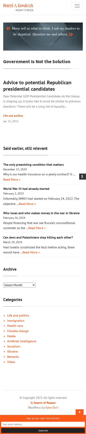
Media (11, 336)
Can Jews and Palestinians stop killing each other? (38, 237)
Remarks (13, 357)
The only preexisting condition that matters (33, 164)
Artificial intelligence (21, 341)
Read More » (11, 179)
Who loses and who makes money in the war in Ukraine (41, 213)
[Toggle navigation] (77, 6)
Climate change (18, 331)
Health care (15, 326)
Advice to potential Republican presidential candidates (37, 85)
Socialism (13, 346)
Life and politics (13, 115)
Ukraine (12, 351)
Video (11, 362)
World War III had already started (26, 189)
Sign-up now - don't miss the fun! (43, 418)
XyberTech (51, 407)
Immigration (15, 321)
